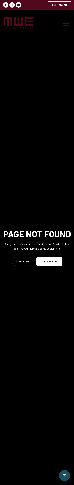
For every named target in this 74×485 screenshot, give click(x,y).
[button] (67, 23)
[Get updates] (64, 475)
